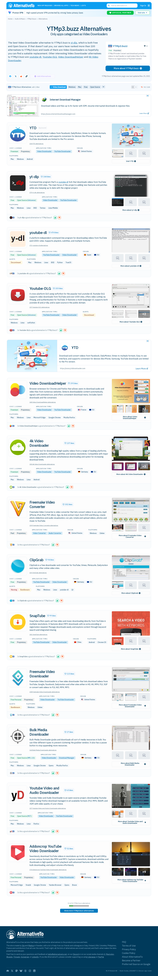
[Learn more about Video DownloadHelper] (18, 389)
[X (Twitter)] (12, 971)
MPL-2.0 (31, 758)
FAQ (124, 942)
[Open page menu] (149, 5)
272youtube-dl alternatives (39, 245)
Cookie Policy (128, 953)
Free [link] (86, 87)
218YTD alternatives (36, 144)
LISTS (83, 5)
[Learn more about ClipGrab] (18, 566)
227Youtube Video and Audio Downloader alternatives (48, 808)
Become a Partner (131, 960)
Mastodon (110, 954)
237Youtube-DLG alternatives (40, 307)
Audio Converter (55, 533)
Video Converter (39, 533)
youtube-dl (35, 56)
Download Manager (66, 758)
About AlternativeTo (132, 956)
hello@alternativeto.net (57, 954)
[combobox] (122, 5)
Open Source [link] (95, 87)
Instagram (25, 957)
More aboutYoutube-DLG (130, 322)
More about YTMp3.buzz (126, 68)
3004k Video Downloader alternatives (42, 464)
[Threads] (25, 971)
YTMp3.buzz (120, 46)
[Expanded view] (132, 87)
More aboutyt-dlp (129, 210)
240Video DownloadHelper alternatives (43, 402)
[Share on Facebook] (10, 76)
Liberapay (92, 957)
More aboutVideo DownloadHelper (130, 418)
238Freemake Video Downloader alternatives (45, 692)
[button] (131, 136)
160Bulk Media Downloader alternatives (43, 750)
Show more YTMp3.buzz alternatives (79, 911)
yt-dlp (74, 42)
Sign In (143, 5)
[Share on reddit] (21, 76)
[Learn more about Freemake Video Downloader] (18, 678)
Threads (16, 957)
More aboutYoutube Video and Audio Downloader (130, 822)
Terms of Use (129, 945)
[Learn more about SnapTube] (18, 622)
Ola (23, 945)
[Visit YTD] (18, 134)
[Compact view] (135, 87)
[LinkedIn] (34, 971)
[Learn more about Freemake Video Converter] (18, 508)
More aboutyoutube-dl (129, 266)
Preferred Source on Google (136, 964)
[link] (79, 911)
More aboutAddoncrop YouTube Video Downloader (130, 881)
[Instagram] (30, 971)
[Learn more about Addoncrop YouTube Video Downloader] (18, 852)
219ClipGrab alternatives (38, 573)
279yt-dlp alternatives (37, 192)
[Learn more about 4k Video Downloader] (18, 447)
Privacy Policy (129, 949)
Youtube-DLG (50, 56)
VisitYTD (129, 161)
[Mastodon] (16, 971)
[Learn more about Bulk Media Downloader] (18, 736)
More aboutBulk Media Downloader (130, 764)
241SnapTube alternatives (38, 634)
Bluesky (9, 957)
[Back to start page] (22, 5)
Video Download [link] (59, 87)
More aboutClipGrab (129, 593)
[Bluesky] (21, 971)
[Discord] (7, 971)
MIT (29, 816)
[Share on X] (15, 76)
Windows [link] (72, 87)
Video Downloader (44, 151)
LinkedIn (35, 957)
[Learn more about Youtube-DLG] (18, 295)
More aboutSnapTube (129, 649)
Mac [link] (79, 87)
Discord (76, 954)
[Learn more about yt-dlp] (18, 183)
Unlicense (31, 200)
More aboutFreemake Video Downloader (130, 706)
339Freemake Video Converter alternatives (44, 525)
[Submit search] (109, 5)
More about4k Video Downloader (129, 474)
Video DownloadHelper (70, 56)
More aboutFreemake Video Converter (130, 536)
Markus (31, 945)
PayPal (101, 957)
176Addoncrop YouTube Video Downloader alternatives (48, 870)
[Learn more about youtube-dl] (18, 239)
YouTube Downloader (62, 151)
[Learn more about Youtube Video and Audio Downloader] (18, 794)
